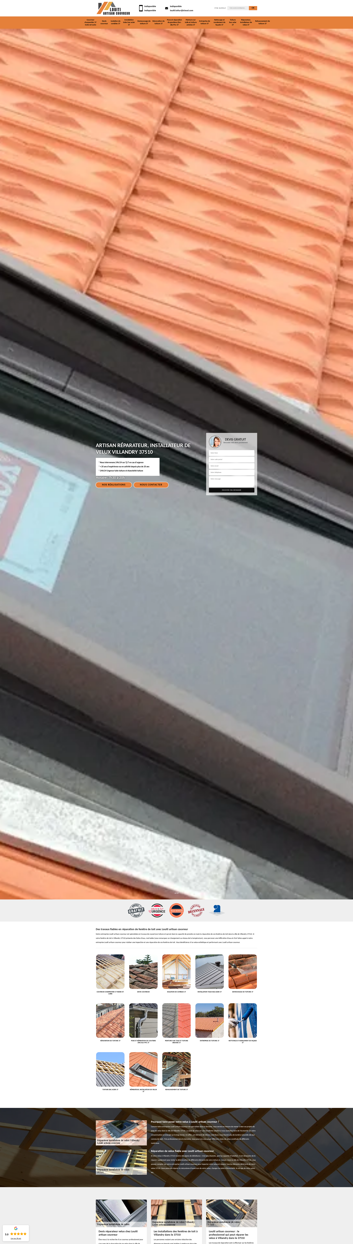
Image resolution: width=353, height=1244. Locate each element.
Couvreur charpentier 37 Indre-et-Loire (90, 22)
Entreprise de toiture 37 (204, 22)
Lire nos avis (16, 1238)
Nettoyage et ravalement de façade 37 (219, 22)
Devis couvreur (104, 22)
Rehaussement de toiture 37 (262, 22)
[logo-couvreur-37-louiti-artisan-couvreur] (113, 8)
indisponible (150, 6)
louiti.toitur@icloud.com (181, 11)
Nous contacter (151, 485)
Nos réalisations (113, 485)
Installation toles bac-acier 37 (129, 22)
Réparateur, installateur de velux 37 (246, 22)
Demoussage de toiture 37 (143, 22)
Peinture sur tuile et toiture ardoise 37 (191, 22)
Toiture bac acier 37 (232, 22)
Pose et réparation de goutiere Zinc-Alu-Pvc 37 (174, 22)
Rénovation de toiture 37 (159, 22)
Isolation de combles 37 (115, 22)
